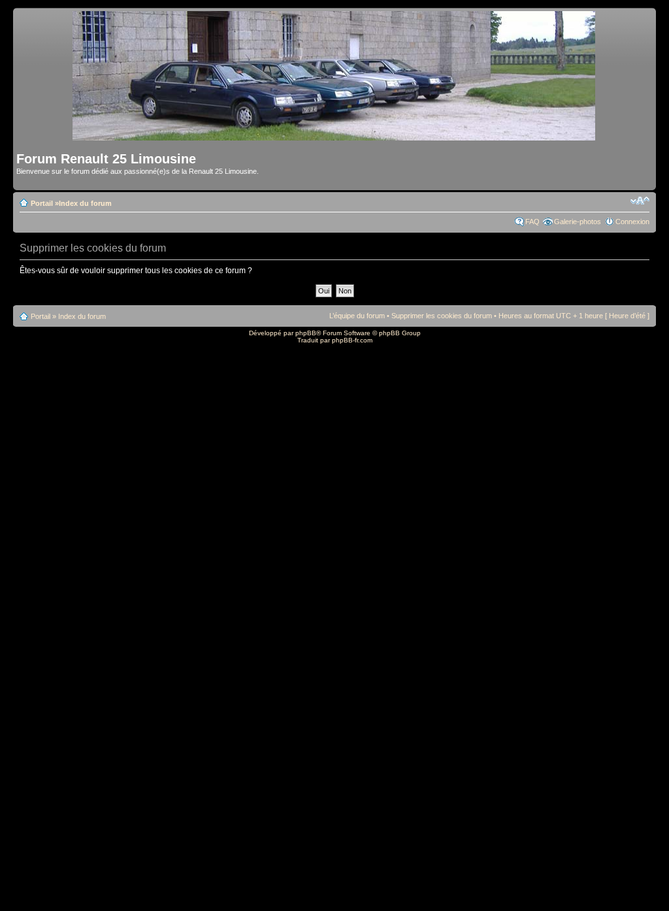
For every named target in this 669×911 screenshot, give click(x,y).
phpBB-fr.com (352, 340)
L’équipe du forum (357, 316)
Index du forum (85, 203)
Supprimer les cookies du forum (441, 316)
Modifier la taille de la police (639, 201)
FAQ (532, 221)
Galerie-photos (577, 221)
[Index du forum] (335, 135)
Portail (42, 203)
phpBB (305, 333)
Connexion (632, 221)
